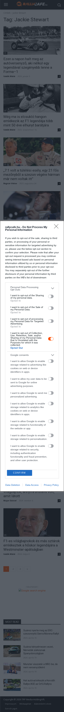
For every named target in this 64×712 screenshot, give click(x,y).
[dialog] (32, 356)
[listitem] (32, 288)
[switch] (51, 296)
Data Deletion (12, 485)
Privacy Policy (51, 485)
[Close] (57, 227)
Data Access (32, 485)
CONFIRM (19, 472)
